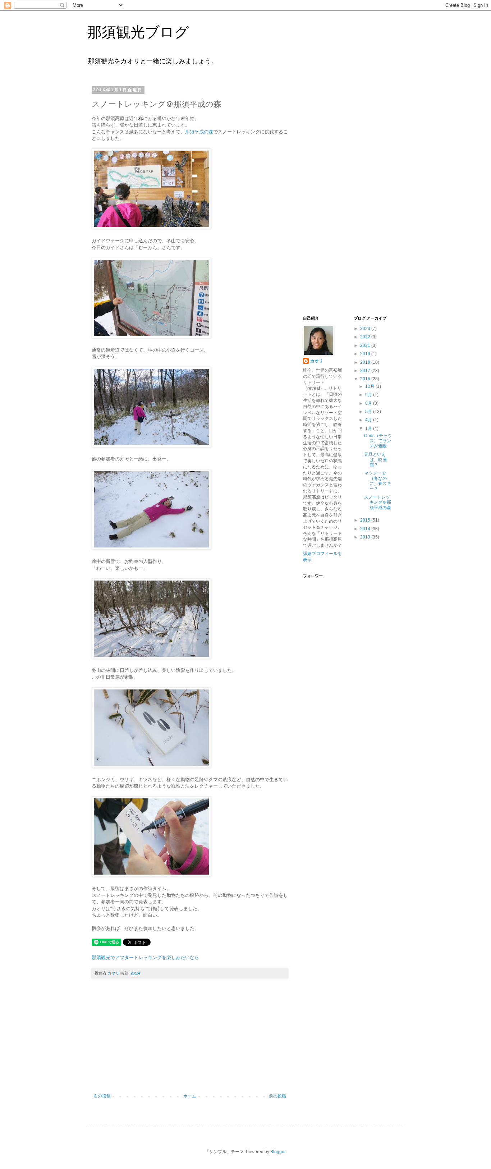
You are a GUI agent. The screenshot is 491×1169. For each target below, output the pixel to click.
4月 (369, 419)
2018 (365, 362)
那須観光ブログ (138, 32)
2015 (365, 520)
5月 (369, 411)
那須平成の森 (199, 131)
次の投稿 (102, 1096)
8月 (369, 403)
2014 (365, 528)
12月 (370, 386)
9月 (369, 394)
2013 (365, 537)
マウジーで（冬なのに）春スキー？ (377, 481)
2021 (365, 345)
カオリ (316, 360)
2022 (365, 336)
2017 (365, 370)
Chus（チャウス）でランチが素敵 (378, 441)
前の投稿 (277, 1096)
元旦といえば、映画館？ (375, 459)
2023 (365, 328)
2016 (365, 378)
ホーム (189, 1096)
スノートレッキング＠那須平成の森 (377, 502)
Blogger (277, 1151)
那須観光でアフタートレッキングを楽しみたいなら (145, 957)
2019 (365, 353)
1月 (369, 428)
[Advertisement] (190, 1040)
